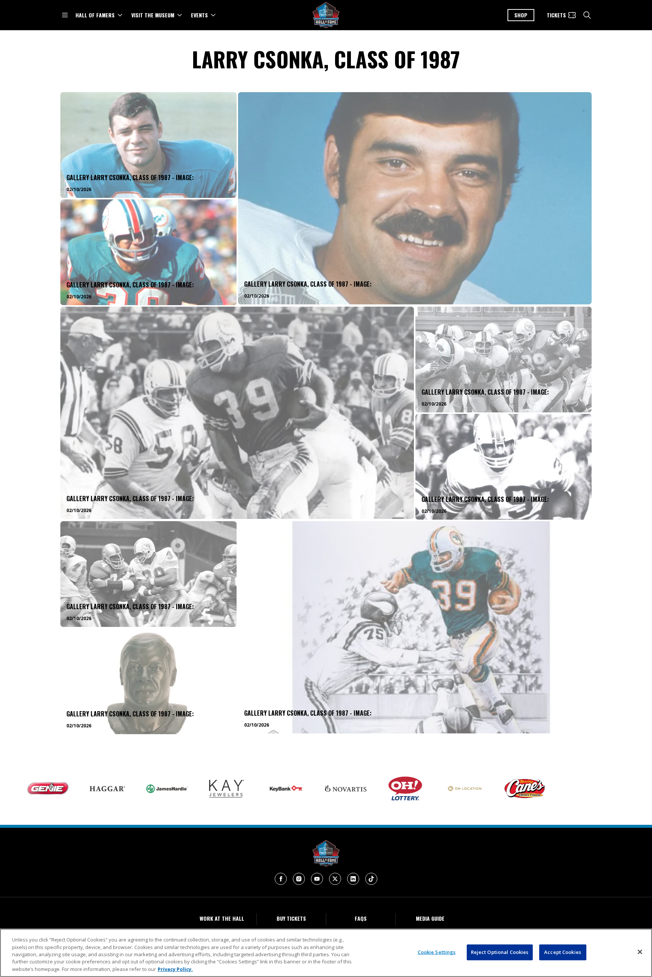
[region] (326, 953)
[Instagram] (299, 879)
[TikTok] (371, 879)
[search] (587, 15)
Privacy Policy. (175, 969)
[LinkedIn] (353, 879)
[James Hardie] (115, 788)
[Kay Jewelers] (174, 788)
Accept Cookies (562, 952)
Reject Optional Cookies (500, 952)
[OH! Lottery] (353, 788)
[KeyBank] (234, 788)
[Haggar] (55, 788)
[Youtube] (317, 879)
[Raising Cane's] (473, 788)
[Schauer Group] (592, 788)
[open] (64, 15)
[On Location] (413, 789)
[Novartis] (294, 789)
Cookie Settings (437, 952)
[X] (335, 879)
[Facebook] (281, 879)
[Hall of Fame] (326, 853)
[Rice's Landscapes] (532, 788)
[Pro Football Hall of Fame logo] (326, 15)
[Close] (640, 952)
